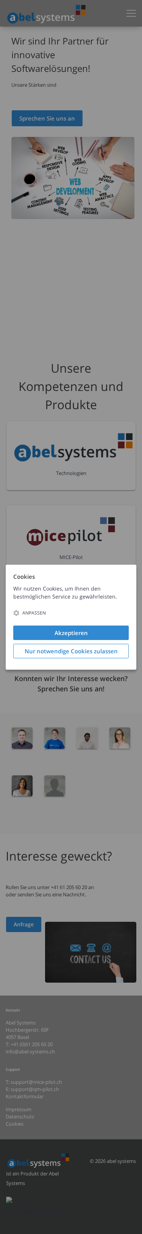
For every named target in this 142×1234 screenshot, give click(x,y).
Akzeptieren (71, 633)
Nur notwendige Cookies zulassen (71, 651)
